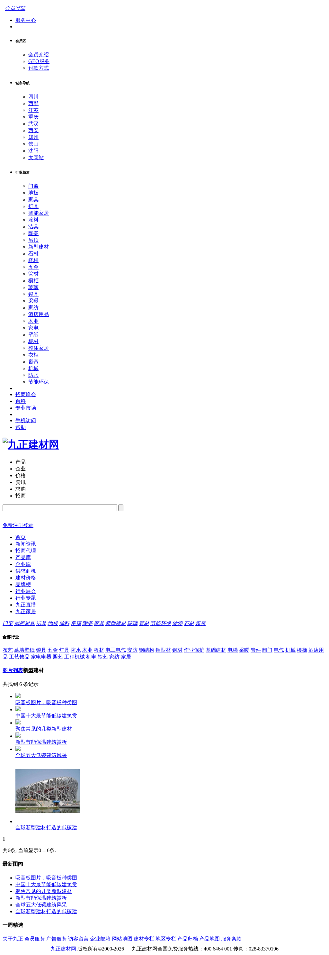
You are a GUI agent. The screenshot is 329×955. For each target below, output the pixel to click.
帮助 (20, 427)
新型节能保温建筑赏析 (41, 898)
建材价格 (25, 577)
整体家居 (38, 348)
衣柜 (33, 355)
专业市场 (25, 408)
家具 (33, 199)
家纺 (33, 307)
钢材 (177, 650)
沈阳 (33, 150)
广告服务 (56, 938)
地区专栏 (166, 938)
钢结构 (146, 650)
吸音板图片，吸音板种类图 (46, 877)
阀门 (267, 650)
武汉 (33, 123)
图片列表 (13, 670)
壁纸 (33, 334)
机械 (33, 368)
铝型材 (163, 650)
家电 (33, 328)
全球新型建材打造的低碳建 (46, 911)
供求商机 (25, 571)
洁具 (33, 226)
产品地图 (209, 938)
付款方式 (38, 68)
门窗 (33, 186)
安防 (132, 650)
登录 (28, 525)
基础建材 (216, 650)
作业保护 (194, 650)
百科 (20, 401)
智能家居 (38, 213)
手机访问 (25, 420)
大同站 (36, 157)
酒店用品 (38, 314)
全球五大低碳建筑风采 (41, 904)
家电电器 (41, 656)
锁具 (33, 294)
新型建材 (38, 247)
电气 (279, 650)
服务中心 (25, 20)
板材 (33, 341)
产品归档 (187, 938)
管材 (33, 274)
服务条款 (231, 938)
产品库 (23, 557)
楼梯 (33, 260)
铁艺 (103, 656)
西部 (33, 103)
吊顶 (33, 240)
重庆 (33, 117)
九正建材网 (63, 948)
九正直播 (25, 604)
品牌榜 (23, 584)
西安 (33, 130)
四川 (33, 96)
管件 (256, 650)
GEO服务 (38, 61)
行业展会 (25, 591)
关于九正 (13, 938)
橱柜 (33, 280)
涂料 (33, 220)
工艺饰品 (19, 656)
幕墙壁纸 (24, 650)
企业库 (23, 564)
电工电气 (115, 650)
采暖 (33, 301)
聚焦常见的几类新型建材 (43, 891)
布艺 (8, 650)
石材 (33, 253)
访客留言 (78, 938)
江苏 (33, 110)
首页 (20, 537)
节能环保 (38, 382)
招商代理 (25, 550)
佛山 (33, 144)
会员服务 (34, 938)
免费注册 (13, 525)
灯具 (33, 206)
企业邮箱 (100, 938)
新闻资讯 (25, 544)
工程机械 (74, 656)
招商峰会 (25, 394)
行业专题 (25, 598)
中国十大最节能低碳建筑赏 (46, 884)
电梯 (232, 650)
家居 (126, 656)
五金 (33, 267)
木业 (33, 321)
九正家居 (25, 611)
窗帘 (33, 361)
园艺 (58, 656)
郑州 (33, 137)
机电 (91, 656)
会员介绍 (38, 54)
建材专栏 (144, 938)
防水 (33, 375)
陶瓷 (33, 233)
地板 (33, 193)
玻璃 (33, 287)
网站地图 (122, 938)
